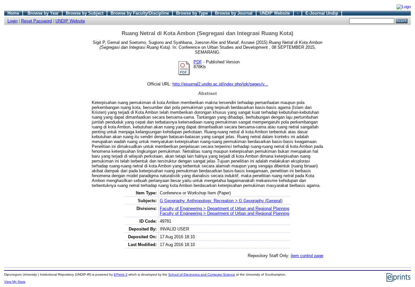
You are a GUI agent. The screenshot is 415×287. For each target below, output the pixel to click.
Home (13, 13)
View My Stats (14, 281)
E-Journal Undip (321, 13)
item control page (307, 255)
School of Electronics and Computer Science (201, 274)
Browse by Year (43, 13)
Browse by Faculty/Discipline (140, 13)
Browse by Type (192, 13)
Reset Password (36, 21)
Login (12, 21)
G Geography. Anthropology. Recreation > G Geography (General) (221, 200)
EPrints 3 (120, 274)
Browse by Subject (84, 13)
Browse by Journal (234, 13)
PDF (198, 61)
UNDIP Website (275, 13)
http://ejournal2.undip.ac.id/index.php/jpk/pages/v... (220, 84)
